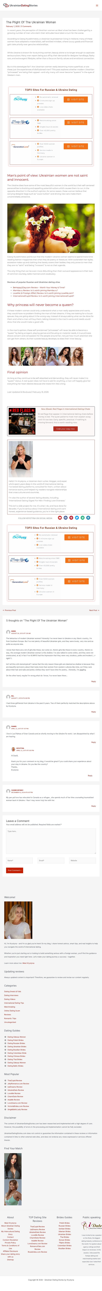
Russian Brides (64, 1226)
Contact (10, 1237)
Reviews (7, 1015)
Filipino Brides (64, 1243)
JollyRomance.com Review (18, 1084)
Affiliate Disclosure (10, 1251)
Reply (93, 681)
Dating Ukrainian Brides (17, 1047)
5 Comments (26, 26)
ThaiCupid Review (15, 1080)
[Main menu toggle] (97, 5)
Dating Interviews (11, 995)
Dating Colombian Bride (17, 1053)
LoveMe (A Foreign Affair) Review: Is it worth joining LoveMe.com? (43, 293)
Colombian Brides (65, 1246)
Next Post (94, 610)
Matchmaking (9, 1007)
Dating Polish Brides (16, 1040)
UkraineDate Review (16, 1090)
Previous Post (9, 610)
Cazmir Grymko (17, 790)
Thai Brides (64, 1237)
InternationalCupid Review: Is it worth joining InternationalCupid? (43, 296)
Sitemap (10, 1260)
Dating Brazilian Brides (17, 1050)
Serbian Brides (64, 1229)
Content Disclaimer (10, 1240)
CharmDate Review (15, 1096)
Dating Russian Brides (16, 1043)
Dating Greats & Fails (12, 991)
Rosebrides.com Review (37, 1252)
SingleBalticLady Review (17, 1109)
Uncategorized (10, 1022)
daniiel (14, 726)
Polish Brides (64, 1223)
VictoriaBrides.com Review (18, 1106)
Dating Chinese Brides (16, 1056)
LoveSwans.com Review (17, 1103)
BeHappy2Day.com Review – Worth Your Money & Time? (39, 287)
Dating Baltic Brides (15, 1066)
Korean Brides (64, 1240)
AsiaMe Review (14, 1100)
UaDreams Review (15, 1087)
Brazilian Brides (64, 1248)
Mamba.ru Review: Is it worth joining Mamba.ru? (35, 290)
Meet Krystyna (28, 963)
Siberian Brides (65, 1231)
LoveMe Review (14, 1093)
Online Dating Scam (12, 1011)
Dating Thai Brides (15, 1059)
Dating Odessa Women (17, 1037)
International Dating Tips (14, 1003)
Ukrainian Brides (64, 1234)
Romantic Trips (10, 1018)
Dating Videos (9, 999)
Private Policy (10, 1243)
